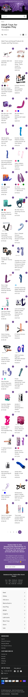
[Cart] (20, 8)
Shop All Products (5, 641)
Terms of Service (5, 693)
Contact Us (4, 654)
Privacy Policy (14, 693)
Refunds (3, 663)
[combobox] (14, 16)
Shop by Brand (5, 643)
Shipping (3, 661)
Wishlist (3, 658)
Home (3, 21)
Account (3, 656)
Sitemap (3, 648)
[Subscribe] (22, 566)
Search (3, 639)
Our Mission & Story (6, 645)
